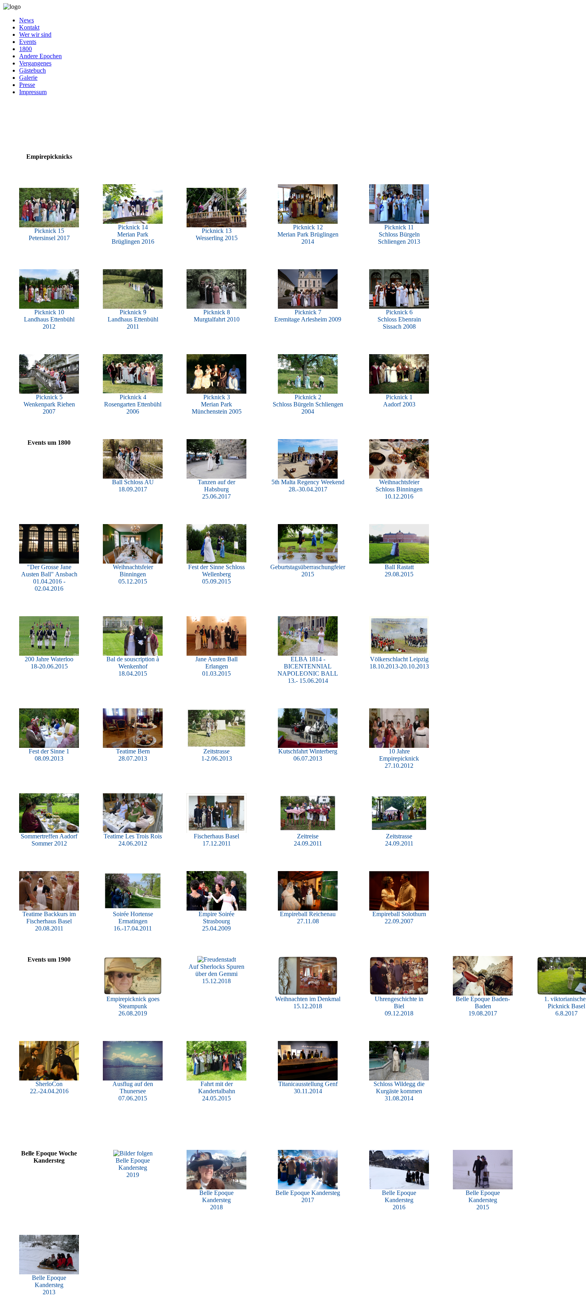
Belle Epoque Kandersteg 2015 (483, 1200)
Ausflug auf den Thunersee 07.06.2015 (132, 1091)
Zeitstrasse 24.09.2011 (399, 840)
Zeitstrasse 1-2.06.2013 (216, 755)
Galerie (28, 77)
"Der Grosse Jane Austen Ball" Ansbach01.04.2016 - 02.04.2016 (49, 578)
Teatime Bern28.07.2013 (133, 755)
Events (27, 41)
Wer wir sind (35, 34)
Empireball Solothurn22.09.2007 (399, 918)
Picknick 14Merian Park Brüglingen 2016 (133, 234)
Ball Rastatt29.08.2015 (399, 571)
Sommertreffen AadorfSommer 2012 (49, 840)
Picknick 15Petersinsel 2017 (49, 234)
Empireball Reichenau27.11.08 (308, 918)
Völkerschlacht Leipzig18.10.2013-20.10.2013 (399, 663)
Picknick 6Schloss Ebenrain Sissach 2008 (399, 319)
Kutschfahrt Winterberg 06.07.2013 (307, 755)
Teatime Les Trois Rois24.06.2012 (133, 840)
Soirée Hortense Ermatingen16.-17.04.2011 (133, 921)
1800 (25, 48)
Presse (27, 84)
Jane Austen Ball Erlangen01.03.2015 (216, 666)
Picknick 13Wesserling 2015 (217, 234)
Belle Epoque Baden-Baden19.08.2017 (483, 1006)
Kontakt (29, 27)
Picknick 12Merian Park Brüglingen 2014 (307, 234)
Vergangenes (35, 63)
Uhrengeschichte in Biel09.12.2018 (399, 1006)
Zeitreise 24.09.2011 (308, 840)
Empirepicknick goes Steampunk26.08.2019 (132, 1006)
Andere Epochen (40, 56)
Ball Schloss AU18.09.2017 (133, 486)
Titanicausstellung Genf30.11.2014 (308, 1087)
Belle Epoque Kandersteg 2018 (216, 1200)
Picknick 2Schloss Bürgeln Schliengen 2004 (308, 404)
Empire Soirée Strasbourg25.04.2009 (216, 921)
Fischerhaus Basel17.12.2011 (216, 840)
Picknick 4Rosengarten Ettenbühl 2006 (132, 404)
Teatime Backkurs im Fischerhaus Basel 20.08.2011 (49, 921)
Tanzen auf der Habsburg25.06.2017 (216, 489)
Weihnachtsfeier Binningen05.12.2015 (133, 574)
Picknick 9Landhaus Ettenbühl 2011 (133, 319)
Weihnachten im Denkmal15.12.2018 (307, 1002)
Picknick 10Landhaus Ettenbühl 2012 (49, 319)
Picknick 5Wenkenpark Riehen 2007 (49, 404)
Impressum (33, 92)
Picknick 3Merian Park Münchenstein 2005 (217, 404)
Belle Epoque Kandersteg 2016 (399, 1200)
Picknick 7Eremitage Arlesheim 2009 (307, 316)
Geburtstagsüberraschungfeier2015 (307, 571)
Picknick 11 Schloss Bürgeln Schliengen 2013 (399, 234)
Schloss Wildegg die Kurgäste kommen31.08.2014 (399, 1091)
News (26, 20)
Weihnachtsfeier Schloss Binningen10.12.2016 (399, 489)
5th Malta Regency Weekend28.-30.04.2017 (307, 486)
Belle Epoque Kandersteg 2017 (307, 1196)
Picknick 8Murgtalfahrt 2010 (217, 316)
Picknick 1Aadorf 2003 (399, 401)
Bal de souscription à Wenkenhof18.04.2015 (132, 666)
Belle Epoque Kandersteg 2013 (49, 1284)
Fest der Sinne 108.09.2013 (49, 755)
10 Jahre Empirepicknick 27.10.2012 (399, 758)
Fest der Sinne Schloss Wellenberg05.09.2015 (216, 574)
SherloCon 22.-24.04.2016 (49, 1087)
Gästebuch (32, 70)
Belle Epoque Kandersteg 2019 (133, 1167)
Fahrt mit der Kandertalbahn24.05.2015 (216, 1091)
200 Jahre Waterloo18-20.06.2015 (49, 663)
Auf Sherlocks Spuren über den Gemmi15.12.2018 (216, 973)
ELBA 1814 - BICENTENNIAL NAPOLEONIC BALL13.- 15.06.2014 (307, 670)
